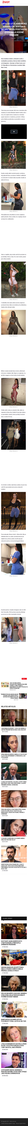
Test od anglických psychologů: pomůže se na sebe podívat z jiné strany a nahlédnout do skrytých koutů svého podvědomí (19, 686)
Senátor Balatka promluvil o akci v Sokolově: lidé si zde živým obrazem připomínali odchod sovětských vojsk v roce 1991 (13, 867)
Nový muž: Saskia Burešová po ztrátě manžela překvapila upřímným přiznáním (11, 942)
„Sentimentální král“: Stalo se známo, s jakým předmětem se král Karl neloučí (13, 729)
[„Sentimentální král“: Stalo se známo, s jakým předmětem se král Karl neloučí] (14, 717)
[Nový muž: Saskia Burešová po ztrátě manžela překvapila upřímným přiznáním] (14, 931)
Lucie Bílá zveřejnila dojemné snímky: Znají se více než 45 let (13, 839)
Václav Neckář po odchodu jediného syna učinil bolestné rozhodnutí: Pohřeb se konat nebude (14, 995)
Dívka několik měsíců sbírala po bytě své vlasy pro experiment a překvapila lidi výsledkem (14, 756)
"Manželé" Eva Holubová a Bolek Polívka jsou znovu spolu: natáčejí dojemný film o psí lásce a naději (9, 697)
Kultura (4, 924)
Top (14, 20)
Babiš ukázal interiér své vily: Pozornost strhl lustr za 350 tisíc (13, 1020)
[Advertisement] (14, 237)
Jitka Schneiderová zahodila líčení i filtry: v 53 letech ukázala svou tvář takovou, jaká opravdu (14, 1045)
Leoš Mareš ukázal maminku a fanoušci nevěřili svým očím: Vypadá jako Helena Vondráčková (14, 1071)
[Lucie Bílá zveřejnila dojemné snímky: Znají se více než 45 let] (14, 827)
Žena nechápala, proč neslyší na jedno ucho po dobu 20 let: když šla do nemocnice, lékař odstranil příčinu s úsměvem (13, 812)
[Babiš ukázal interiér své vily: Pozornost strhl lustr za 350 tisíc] (14, 1009)
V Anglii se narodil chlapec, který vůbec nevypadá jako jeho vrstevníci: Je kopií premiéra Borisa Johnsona (14, 783)
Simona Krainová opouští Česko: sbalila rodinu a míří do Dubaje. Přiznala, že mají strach (12, 968)
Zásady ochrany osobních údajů (8, 1123)
